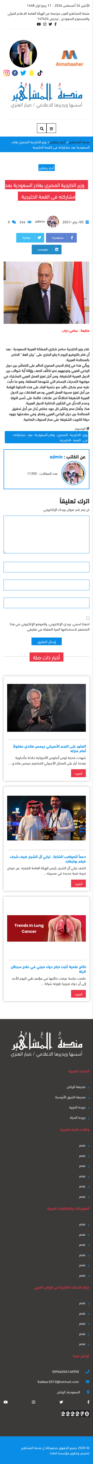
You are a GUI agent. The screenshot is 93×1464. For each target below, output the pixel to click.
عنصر (82, 1144)
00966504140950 (66, 1371)
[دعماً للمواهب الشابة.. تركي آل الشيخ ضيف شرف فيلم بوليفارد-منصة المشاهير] (46, 818)
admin (40, 221)
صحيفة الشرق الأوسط (70, 1096)
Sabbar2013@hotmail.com (58, 1381)
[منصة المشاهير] (46, 95)
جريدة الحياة (78, 1117)
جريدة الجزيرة (77, 1106)
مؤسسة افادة (59, 1452)
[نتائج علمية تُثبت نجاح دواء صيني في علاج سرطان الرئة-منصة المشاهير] (46, 928)
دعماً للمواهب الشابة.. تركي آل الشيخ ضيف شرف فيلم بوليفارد (48, 858)
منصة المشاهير (31, 1447)
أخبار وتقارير (46, 167)
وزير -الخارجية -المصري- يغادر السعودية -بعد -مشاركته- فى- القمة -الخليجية (50, 437)
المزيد (78, 773)
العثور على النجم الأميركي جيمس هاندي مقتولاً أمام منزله (49, 748)
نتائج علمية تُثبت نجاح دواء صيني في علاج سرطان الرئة (48, 968)
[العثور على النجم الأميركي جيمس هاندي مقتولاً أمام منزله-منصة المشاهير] (46, 708)
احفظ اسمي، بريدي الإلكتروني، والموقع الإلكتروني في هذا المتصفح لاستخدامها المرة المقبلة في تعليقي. (49, 626)
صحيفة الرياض (76, 1086)
